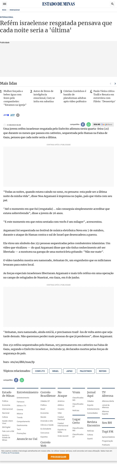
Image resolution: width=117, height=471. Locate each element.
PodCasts (106, 445)
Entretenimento (23, 398)
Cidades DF (45, 401)
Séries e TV (21, 405)
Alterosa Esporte (105, 412)
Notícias (75, 410)
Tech (19, 429)
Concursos (45, 433)
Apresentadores (108, 437)
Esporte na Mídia (62, 431)
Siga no (97, 124)
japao (69, 371)
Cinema (20, 409)
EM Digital (6, 427)
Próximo (115, 83)
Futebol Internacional (63, 424)
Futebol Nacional (61, 418)
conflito (40, 371)
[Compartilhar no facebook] (83, 124)
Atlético (61, 405)
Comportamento (23, 421)
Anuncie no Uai (27, 439)
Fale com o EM (8, 431)
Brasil (43, 409)
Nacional (5, 413)
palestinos (86, 371)
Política (5, 401)
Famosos (20, 402)
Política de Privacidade (10, 453)
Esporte (90, 405)
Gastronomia (22, 425)
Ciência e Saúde (47, 425)
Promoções (21, 433)
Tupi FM (107, 431)
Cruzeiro (61, 409)
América (61, 401)
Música (20, 414)
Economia (6, 405)
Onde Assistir (63, 436)
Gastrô (90, 439)
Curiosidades (92, 413)
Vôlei (60, 413)
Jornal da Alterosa (105, 406)
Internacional (15, 10)
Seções (4, 3)
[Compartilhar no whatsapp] (88, 124)
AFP (12, 115)
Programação (107, 441)
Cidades (90, 401)
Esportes (44, 437)
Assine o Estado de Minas (6, 437)
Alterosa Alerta (108, 401)
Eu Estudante (46, 429)
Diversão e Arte (47, 421)
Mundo (43, 417)
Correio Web (46, 444)
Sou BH (107, 422)
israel (55, 371)
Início (4, 10)
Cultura (5, 417)
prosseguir (58, 456)
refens (102, 371)
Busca (112, 3)
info (18, 115)
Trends (20, 417)
